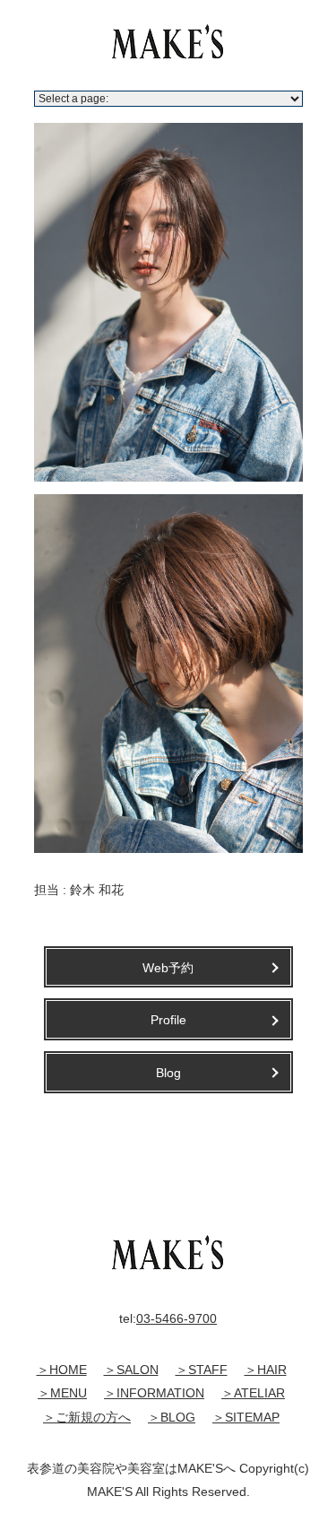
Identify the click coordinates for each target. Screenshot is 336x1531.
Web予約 (168, 968)
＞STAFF (202, 1369)
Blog (168, 1073)
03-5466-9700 (176, 1318)
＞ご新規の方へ (87, 1417)
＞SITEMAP (246, 1417)
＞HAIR (266, 1369)
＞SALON (131, 1369)
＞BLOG (171, 1417)
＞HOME (62, 1369)
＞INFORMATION (154, 1393)
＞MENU (62, 1393)
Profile (168, 1020)
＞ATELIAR (253, 1393)
